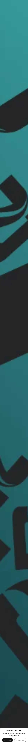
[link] (20, 740)
